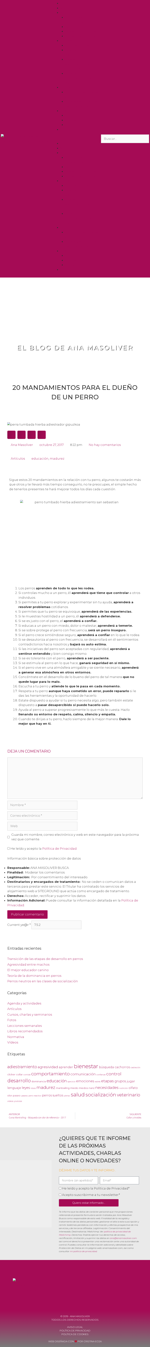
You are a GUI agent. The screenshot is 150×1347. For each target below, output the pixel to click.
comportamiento (50, 1073)
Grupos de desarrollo (82, 45)
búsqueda (106, 1067)
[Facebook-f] (108, 1286)
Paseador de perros (80, 31)
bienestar (86, 1066)
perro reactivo (34, 1096)
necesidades (107, 1087)
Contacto (67, 129)
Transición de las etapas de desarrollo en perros (45, 959)
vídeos (10, 1101)
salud (78, 1094)
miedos (83, 1088)
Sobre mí (67, 8)
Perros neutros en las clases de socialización (42, 981)
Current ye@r (19, 925)
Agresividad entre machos (28, 964)
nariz (92, 1088)
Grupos (66, 40)
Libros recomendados (25, 1031)
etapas (107, 1081)
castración (135, 1067)
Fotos (69, 124)
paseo (16, 1095)
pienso (67, 1096)
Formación (69, 87)
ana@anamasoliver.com (123, 1238)
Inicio (64, 3)
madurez (57, 458)
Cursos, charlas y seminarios (29, 1014)
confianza (101, 1074)
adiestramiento (22, 1066)
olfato (133, 1088)
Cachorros (73, 26)
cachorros (122, 1067)
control (113, 1073)
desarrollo (19, 1080)
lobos (33, 1088)
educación (39, 458)
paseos (24, 1096)
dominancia (38, 1081)
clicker (11, 1074)
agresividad (48, 1067)
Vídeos (70, 120)
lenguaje (14, 1088)
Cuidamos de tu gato (82, 36)
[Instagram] (138, 1286)
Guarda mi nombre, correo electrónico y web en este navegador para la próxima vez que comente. (75, 837)
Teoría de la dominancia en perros (34, 976)
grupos (120, 1081)
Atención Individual (75, 12)
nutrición (123, 1088)
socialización (100, 1095)
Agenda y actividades (24, 1003)
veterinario (128, 1094)
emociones (85, 1081)
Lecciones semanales (24, 1026)
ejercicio (71, 1081)
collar (19, 1074)
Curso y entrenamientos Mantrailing (78, 77)
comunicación (83, 1074)
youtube (18, 1101)
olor (9, 1095)
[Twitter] (128, 1286)
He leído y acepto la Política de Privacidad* (96, 1188)
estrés (97, 1081)
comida (27, 1074)
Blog (64, 110)
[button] (75, 138)
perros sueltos (52, 1095)
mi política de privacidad (83, 1251)
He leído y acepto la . (43, 848)
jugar (131, 1081)
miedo (74, 1088)
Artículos (18, 458)
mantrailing (63, 1088)
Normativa (15, 1037)
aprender (66, 1067)
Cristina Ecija (93, 1341)
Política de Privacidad (59, 848)
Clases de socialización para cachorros (79, 63)
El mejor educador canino (28, 970)
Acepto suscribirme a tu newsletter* (91, 1195)
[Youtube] (118, 1286)
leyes (26, 1088)
